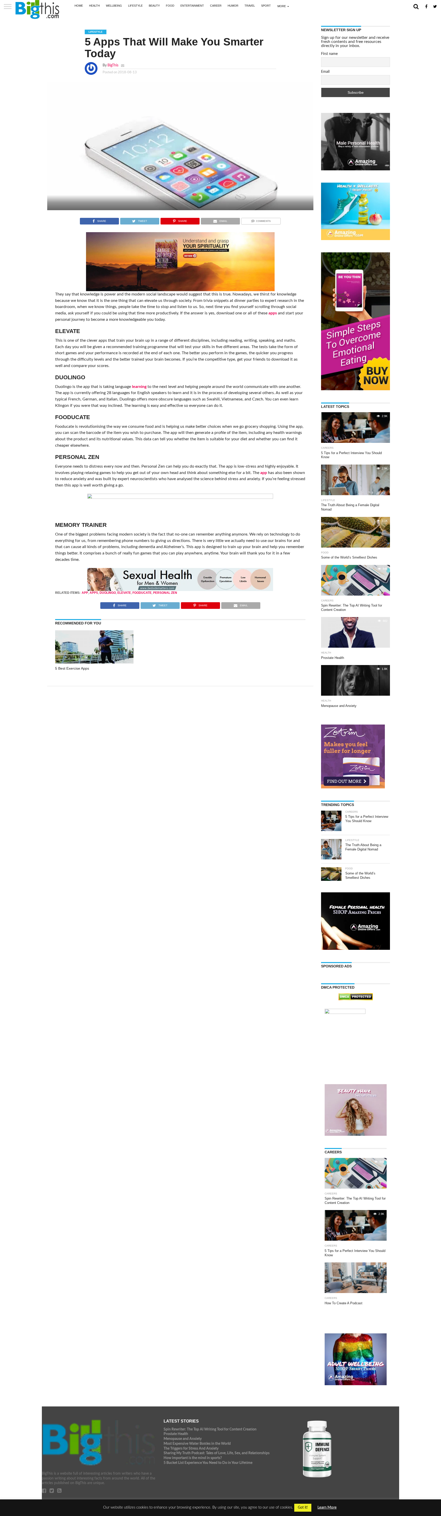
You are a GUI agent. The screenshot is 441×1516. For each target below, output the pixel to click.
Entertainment (192, 5)
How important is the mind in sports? (193, 1458)
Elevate (124, 593)
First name (329, 54)
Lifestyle (135, 5)
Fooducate (142, 593)
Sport (266, 5)
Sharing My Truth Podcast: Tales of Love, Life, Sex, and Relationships (217, 1453)
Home (79, 5)
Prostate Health (176, 1434)
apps (272, 313)
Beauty (154, 5)
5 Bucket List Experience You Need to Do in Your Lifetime (208, 1463)
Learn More (327, 1507)
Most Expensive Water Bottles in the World (197, 1444)
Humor (233, 5)
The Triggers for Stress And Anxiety (191, 1448)
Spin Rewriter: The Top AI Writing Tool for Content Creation (210, 1429)
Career (216, 5)
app (263, 473)
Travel (249, 5)
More (281, 6)
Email (325, 72)
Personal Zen (165, 593)
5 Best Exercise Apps (72, 668)
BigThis (112, 65)
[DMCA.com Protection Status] (355, 999)
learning (139, 387)
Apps (94, 593)
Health (94, 5)
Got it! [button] (303, 1507)
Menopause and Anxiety (183, 1439)
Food (170, 5)
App (85, 593)
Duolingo (108, 593)
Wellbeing (114, 5)
